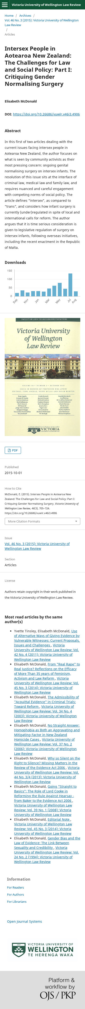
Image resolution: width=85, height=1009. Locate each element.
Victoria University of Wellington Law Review (46, 5)
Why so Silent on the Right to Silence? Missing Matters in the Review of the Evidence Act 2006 (47, 763)
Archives (25, 15)
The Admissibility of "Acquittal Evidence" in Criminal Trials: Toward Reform (46, 702)
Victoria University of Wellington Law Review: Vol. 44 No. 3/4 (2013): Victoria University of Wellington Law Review (47, 774)
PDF (14, 450)
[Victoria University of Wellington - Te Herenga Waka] (42, 960)
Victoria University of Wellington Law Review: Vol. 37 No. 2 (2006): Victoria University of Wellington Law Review (45, 746)
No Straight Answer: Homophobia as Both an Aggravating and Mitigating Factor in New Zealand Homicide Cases (47, 732)
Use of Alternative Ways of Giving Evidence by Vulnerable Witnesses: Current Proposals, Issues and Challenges (47, 638)
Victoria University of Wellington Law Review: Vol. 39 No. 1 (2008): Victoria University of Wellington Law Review (43, 810)
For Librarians (16, 901)
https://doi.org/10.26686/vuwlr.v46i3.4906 (46, 114)
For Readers (15, 887)
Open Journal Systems (24, 921)
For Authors (15, 894)
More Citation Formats (24, 521)
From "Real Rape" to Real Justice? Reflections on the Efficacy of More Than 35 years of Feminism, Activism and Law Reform (47, 671)
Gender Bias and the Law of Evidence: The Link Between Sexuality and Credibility (47, 843)
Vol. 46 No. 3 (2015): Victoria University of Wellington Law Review (42, 22)
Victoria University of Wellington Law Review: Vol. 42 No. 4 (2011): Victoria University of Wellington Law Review (46, 652)
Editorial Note (59, 819)
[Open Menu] (4, 4)
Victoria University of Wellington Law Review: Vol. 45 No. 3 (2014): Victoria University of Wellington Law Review (46, 685)
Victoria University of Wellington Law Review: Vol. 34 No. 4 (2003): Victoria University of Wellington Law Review (45, 713)
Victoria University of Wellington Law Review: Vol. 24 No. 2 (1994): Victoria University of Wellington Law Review (46, 854)
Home (9, 15)
